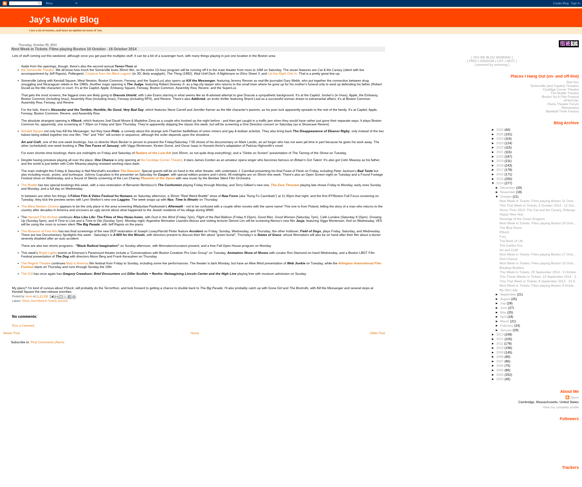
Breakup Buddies (511, 268)
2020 (500, 156)
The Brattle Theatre (565, 93)
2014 (500, 183)
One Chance (508, 259)
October (506, 196)
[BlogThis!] (61, 297)
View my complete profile (561, 407)
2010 (500, 348)
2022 (500, 147)
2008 (500, 356)
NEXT (511, 61)
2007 (500, 361)
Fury (502, 236)
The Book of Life (511, 241)
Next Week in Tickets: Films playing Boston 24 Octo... (537, 223)
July (503, 303)
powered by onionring (491, 64)
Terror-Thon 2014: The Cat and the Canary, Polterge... (538, 210)
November (508, 192)
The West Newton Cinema (40, 206)
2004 (500, 374)
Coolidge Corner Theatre (561, 89)
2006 (500, 365)
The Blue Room (510, 228)
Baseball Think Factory (562, 111)
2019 (500, 161)
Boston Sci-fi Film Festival (560, 96)
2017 (500, 170)
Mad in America (77, 263)
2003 (500, 379)
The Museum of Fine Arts (39, 231)
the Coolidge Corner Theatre (161, 160)
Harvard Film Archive (43, 217)
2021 (500, 152)
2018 (500, 165)
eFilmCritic (571, 100)
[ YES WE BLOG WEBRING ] (492, 57)
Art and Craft (508, 250)
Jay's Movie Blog (64, 19)
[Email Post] (51, 296)
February (507, 325)
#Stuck (504, 232)
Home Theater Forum (563, 104)
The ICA (27, 273)
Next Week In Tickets (44, 301)
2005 (500, 370)
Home (195, 333)
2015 (500, 179)
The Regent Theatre (35, 263)
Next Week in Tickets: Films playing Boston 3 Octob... (537, 285)
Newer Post (11, 333)
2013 (500, 334)
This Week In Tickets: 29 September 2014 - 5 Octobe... (539, 272)
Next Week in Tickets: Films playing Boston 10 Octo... (537, 263)
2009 (500, 352)
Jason (574, 397)
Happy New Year (511, 214)
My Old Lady (508, 290)
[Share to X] (65, 297)
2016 (500, 174)
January (506, 330)
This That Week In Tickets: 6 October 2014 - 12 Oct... (537, 205)
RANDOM (487, 61)
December (508, 187)
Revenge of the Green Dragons (522, 219)
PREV (473, 61)
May (503, 312)
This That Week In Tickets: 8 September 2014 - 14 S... (538, 281)
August (505, 299)
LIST (500, 61)
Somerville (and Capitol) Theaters (554, 86)
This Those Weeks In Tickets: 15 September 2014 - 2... (539, 276)
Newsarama (570, 107)
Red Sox (573, 82)
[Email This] (56, 297)
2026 (500, 129)
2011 (500, 343)
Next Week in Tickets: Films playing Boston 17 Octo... (537, 254)
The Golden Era (510, 245)
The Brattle (29, 185)
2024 (500, 138)
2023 (500, 143)
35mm (26, 301)
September (508, 294)
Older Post (377, 333)
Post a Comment (23, 325)
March (505, 321)
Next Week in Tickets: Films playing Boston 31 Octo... (537, 201)
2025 (500, 134)
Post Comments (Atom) (47, 342)
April (503, 316)
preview (63, 301)
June (504, 308)
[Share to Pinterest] (74, 297)
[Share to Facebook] (69, 297)
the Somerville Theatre (37, 70)
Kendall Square (32, 131)
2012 (500, 339)
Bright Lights (48, 253)
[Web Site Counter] (571, 474)
